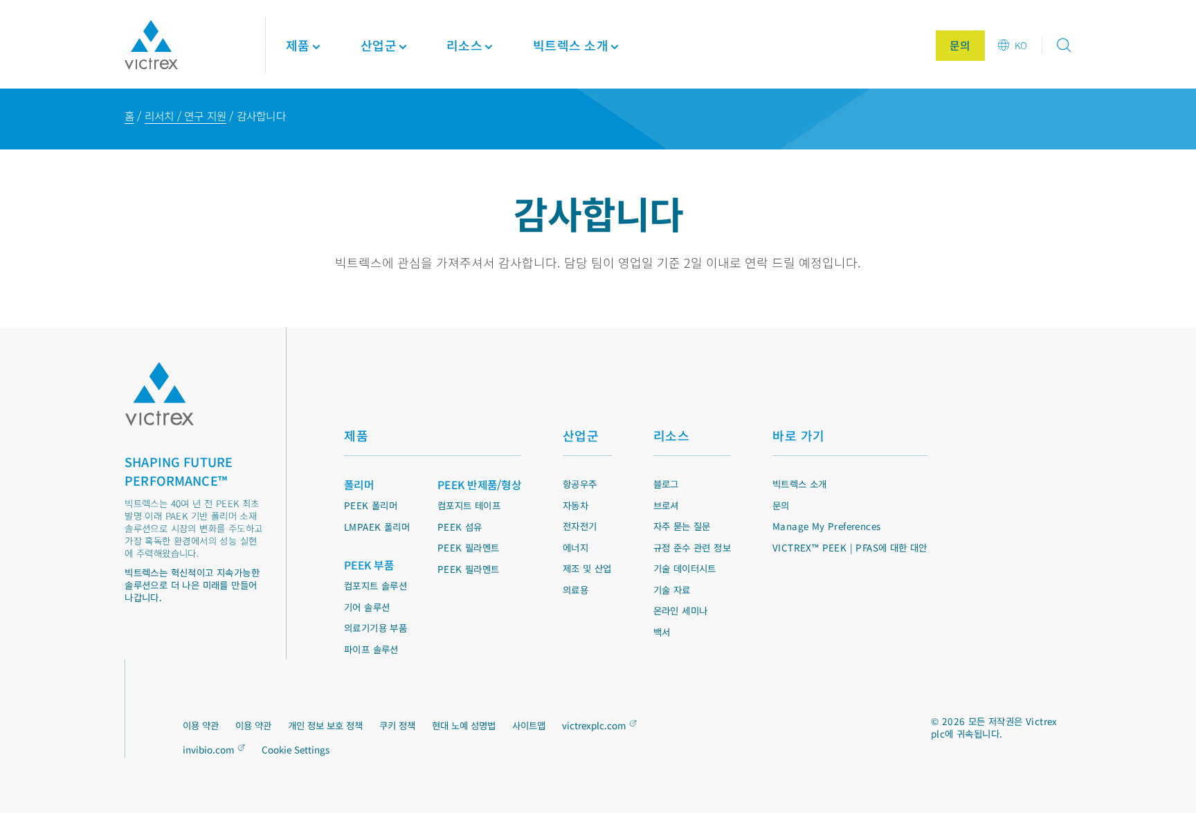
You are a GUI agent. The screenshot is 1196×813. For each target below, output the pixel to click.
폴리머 (359, 485)
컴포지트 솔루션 (375, 585)
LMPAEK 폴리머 (377, 526)
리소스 (671, 435)
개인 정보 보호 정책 (325, 725)
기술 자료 (672, 589)
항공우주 (580, 484)
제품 (298, 45)
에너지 (575, 547)
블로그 (666, 484)
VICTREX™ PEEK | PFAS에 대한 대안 (849, 547)
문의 (781, 505)
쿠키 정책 (397, 725)
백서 (662, 632)
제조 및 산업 (587, 568)
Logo (159, 394)
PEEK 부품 (369, 565)
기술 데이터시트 (684, 568)
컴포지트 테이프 (468, 505)
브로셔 (666, 505)
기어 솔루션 (367, 607)
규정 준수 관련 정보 (692, 547)
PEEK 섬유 (459, 526)
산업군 (581, 435)
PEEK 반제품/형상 (479, 485)
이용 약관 (201, 725)
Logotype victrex (151, 45)
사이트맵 (528, 725)
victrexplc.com (594, 725)
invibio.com (209, 749)
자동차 (575, 505)
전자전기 (580, 526)
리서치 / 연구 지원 (186, 116)
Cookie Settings (295, 749)
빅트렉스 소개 (799, 484)
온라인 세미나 (680, 610)
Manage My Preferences (826, 526)
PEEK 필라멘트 (468, 547)
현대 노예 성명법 (464, 725)
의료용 (575, 589)
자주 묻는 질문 (682, 526)
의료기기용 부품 (375, 627)
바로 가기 (798, 435)
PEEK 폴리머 (370, 505)
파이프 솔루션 (371, 649)
